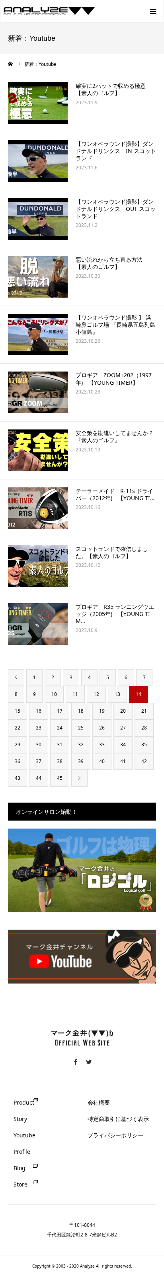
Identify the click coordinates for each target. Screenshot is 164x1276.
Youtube (24, 1135)
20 (123, 711)
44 (38, 778)
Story (20, 1119)
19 (102, 711)
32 (81, 744)
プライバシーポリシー (115, 1135)
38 (59, 761)
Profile (22, 1151)
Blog (19, 1168)
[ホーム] (11, 64)
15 (17, 711)
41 (123, 761)
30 (38, 744)
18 (81, 711)
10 (54, 694)
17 (59, 711)
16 (38, 711)
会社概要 (99, 1102)
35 (144, 744)
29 (17, 744)
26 (102, 727)
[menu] (153, 11)
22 (17, 727)
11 (75, 694)
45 (59, 778)
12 (96, 694)
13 (117, 694)
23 (38, 727)
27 (123, 727)
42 (144, 761)
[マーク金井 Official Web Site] (82, 1050)
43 (17, 778)
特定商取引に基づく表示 (118, 1119)
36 (17, 761)
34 (123, 744)
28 (144, 727)
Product (24, 1102)
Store (20, 1184)
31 (59, 744)
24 (59, 727)
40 (102, 761)
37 (38, 761)
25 (81, 727)
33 (102, 744)
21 (144, 711)
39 (81, 761)
